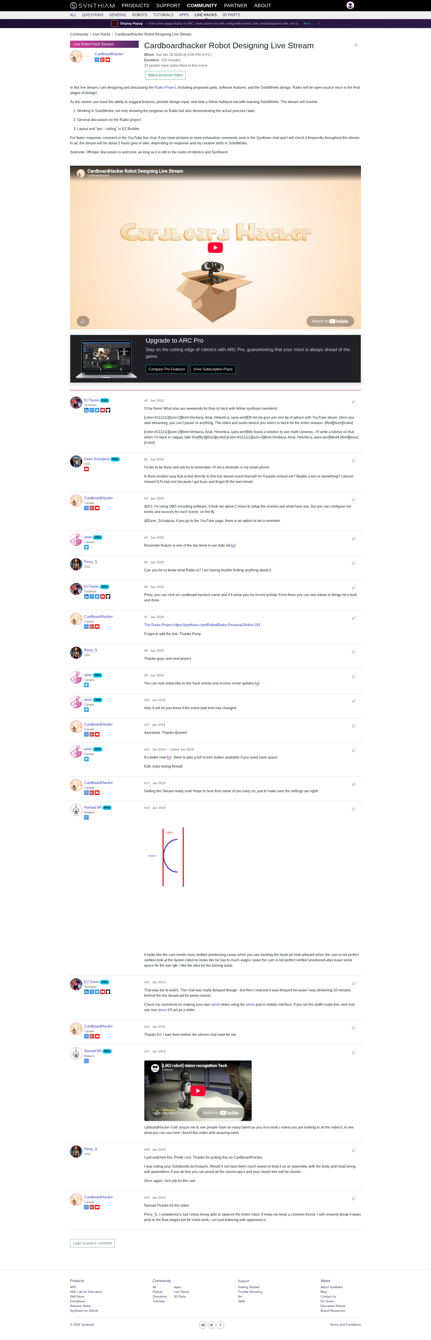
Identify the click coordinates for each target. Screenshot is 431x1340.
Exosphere (77, 1301)
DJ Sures (92, 400)
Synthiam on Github (84, 1310)
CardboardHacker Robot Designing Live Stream (153, 34)
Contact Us (328, 1296)
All (73, 15)
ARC (73, 1287)
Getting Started (248, 1287)
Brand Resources (333, 1310)
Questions (92, 15)
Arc (240, 1296)
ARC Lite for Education (86, 1292)
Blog (324, 1292)
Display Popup (131, 23)
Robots (139, 15)
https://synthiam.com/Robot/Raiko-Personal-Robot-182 (217, 625)
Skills (241, 1301)
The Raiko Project (158, 625)
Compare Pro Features (167, 369)
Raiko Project (165, 87)
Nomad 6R (93, 807)
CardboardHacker (109, 54)
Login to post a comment (92, 1243)
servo (215, 1004)
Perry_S (90, 562)
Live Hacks (206, 15)
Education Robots (333, 1306)
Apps (184, 15)
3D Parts (231, 15)
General (118, 15)
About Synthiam (332, 1287)
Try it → (308, 23)
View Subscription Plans (213, 369)
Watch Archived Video (165, 75)
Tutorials (163, 15)
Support (243, 1281)
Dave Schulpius (97, 459)
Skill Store (77, 1296)
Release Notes (80, 1306)
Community (79, 34)
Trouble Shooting (250, 1292)
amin (88, 537)
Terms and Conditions (345, 1324)
